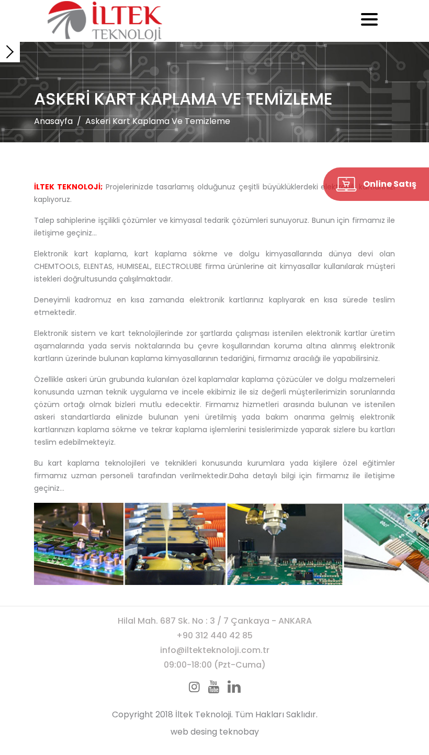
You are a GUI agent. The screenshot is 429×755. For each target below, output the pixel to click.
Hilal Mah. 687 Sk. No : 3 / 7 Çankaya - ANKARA (215, 621)
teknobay (239, 732)
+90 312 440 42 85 (214, 635)
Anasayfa (53, 121)
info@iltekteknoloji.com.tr (214, 650)
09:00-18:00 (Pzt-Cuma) (215, 665)
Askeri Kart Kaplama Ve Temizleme (157, 121)
